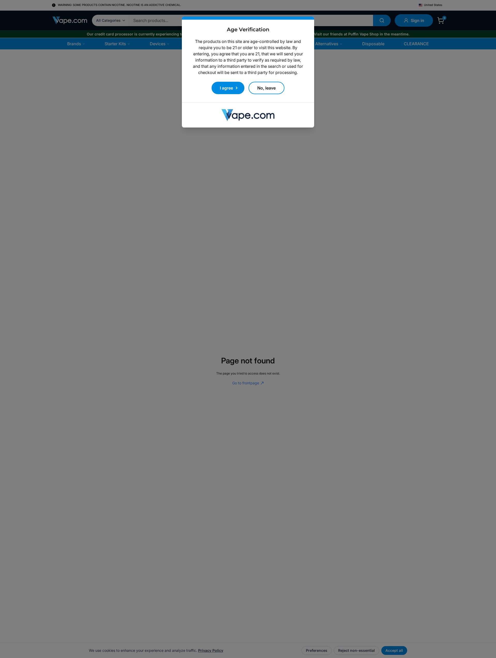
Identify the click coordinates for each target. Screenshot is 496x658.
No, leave (266, 88)
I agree (226, 88)
